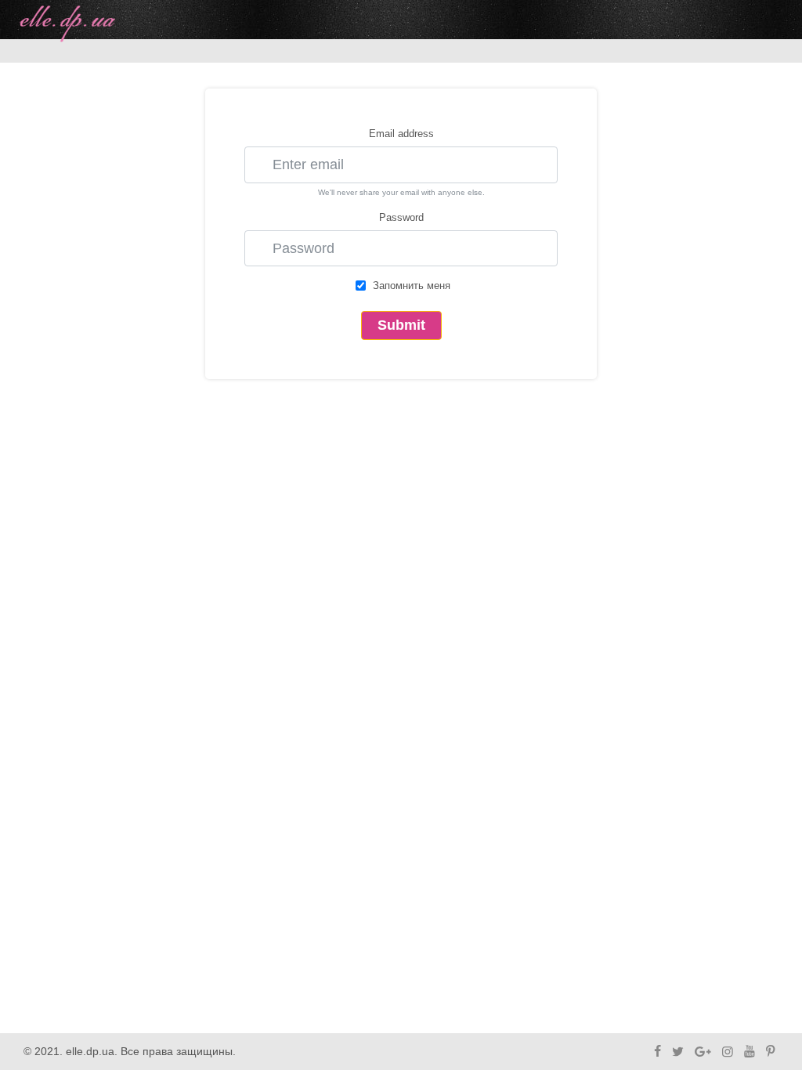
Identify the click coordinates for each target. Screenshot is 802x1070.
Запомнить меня (411, 285)
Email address (401, 133)
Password (401, 217)
